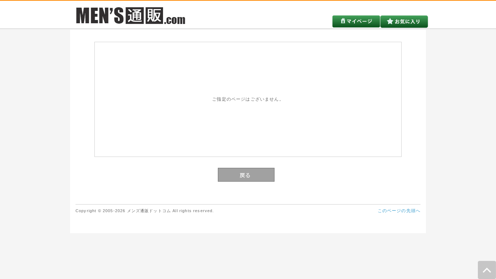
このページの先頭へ (399, 210)
